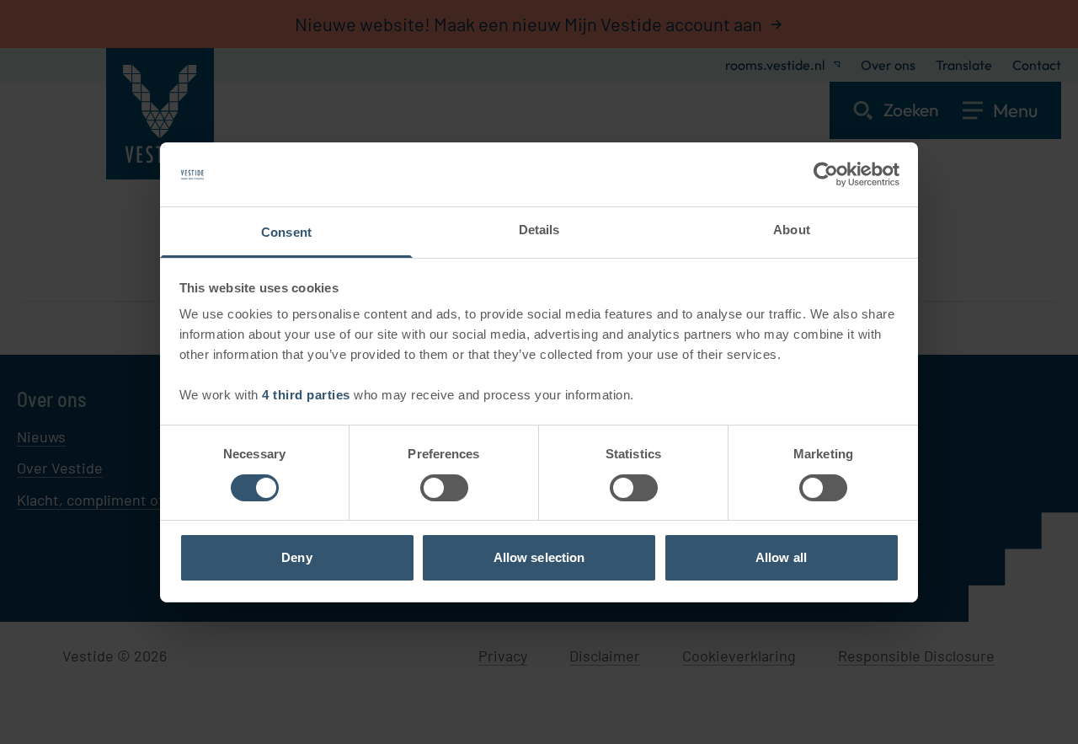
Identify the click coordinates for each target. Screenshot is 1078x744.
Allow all (781, 557)
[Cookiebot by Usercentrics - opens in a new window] (825, 174)
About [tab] (791, 229)
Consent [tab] (286, 232)
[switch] (444, 487)
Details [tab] (539, 229)
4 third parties (306, 395)
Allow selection (539, 557)
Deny (296, 557)
